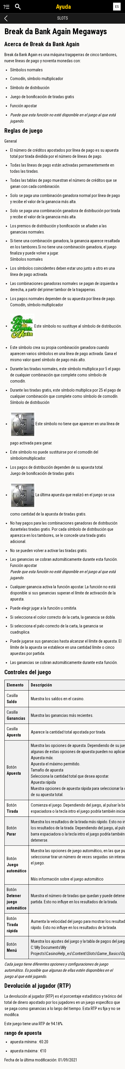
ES (117, 6)
